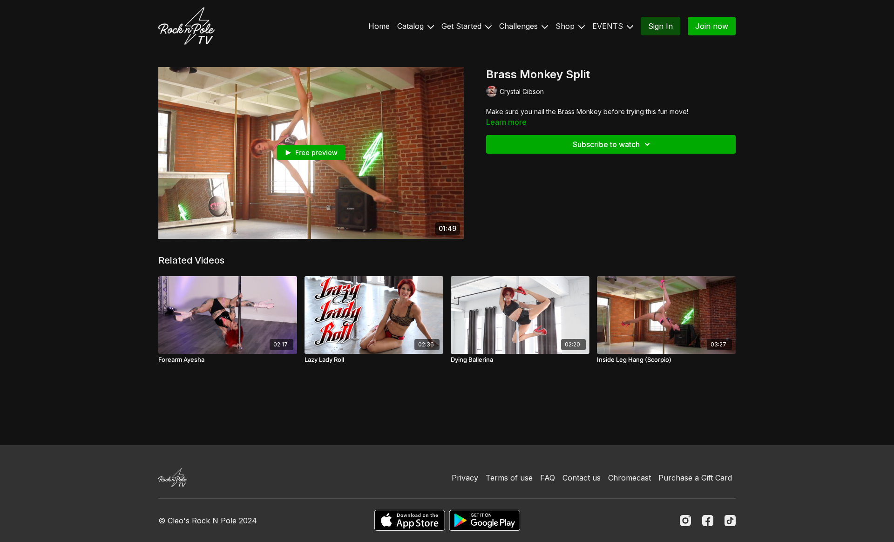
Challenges (519, 26)
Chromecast (629, 477)
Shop (566, 26)
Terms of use (509, 477)
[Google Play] (485, 520)
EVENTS (608, 26)
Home (379, 26)
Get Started (462, 26)
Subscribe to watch (606, 144)
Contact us (581, 477)
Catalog (411, 26)
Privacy (465, 477)
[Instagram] (685, 520)
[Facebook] (707, 520)
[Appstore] (409, 520)
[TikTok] (730, 520)
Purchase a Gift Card (695, 477)
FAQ (547, 477)
